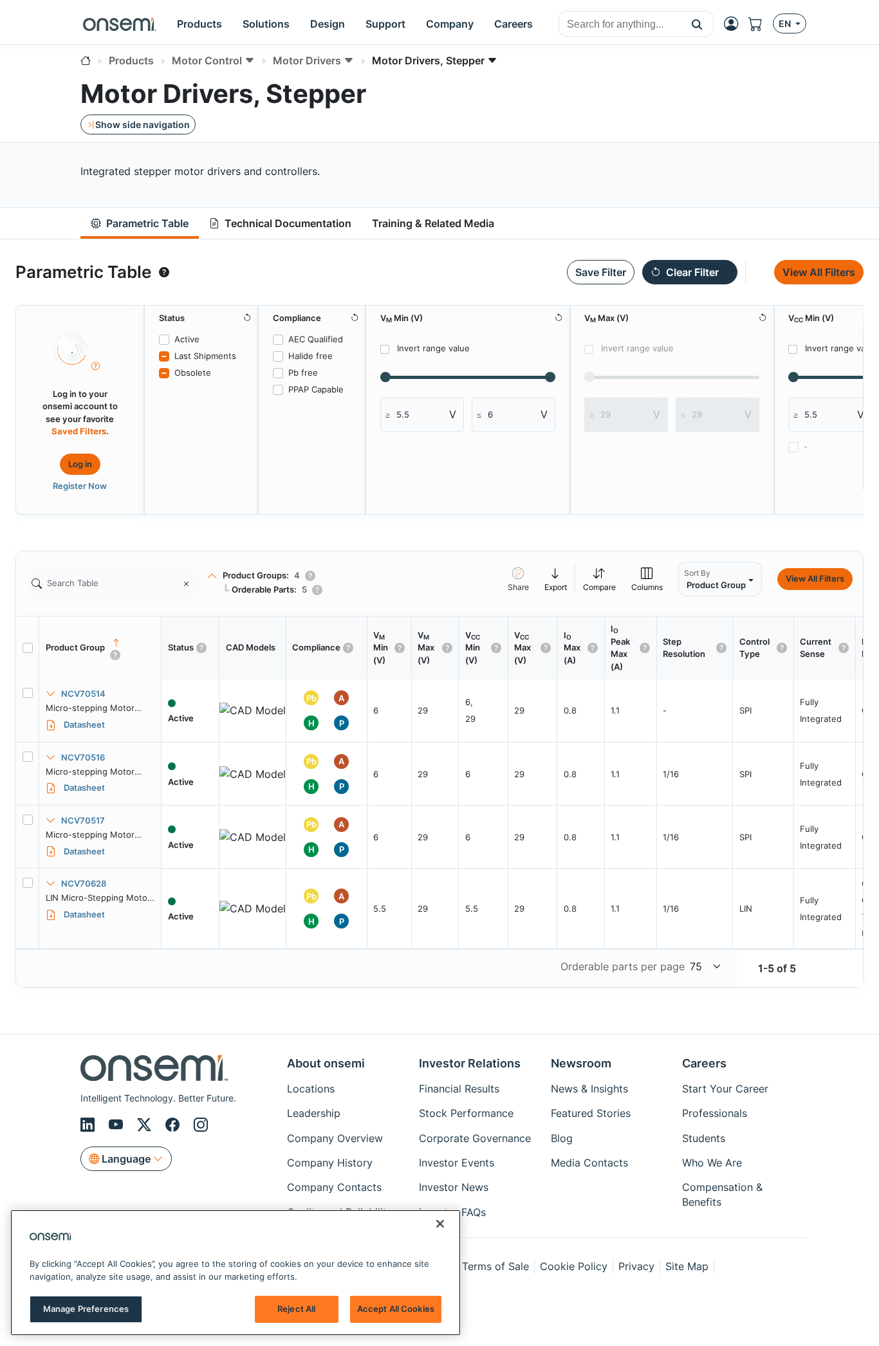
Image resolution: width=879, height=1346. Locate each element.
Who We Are (712, 1162)
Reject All (296, 1309)
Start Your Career (725, 1088)
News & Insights (589, 1088)
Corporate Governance (475, 1138)
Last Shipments (205, 356)
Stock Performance (466, 1113)
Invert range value (433, 348)
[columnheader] (100, 647)
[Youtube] (118, 1125)
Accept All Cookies (395, 1309)
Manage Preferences (86, 1309)
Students (703, 1138)
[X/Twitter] (146, 1125)
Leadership (313, 1113)
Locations (311, 1088)
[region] (235, 1273)
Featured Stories (591, 1113)
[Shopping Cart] (760, 24)
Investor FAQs (452, 1212)
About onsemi (326, 1063)
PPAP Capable (316, 389)
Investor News (453, 1187)
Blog (562, 1138)
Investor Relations (470, 1063)
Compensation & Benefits (722, 1194)
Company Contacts (334, 1187)
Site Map (686, 1266)
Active (186, 339)
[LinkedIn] (89, 1125)
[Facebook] (174, 1125)
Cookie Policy (573, 1266)
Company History (330, 1162)
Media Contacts (589, 1162)
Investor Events (456, 1162)
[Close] (440, 1224)
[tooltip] (164, 272)
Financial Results (459, 1088)
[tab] (139, 223)
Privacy (636, 1266)
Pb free (303, 372)
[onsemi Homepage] (120, 24)
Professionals (714, 1113)
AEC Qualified (315, 339)
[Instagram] (201, 1125)
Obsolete (192, 372)
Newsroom (581, 1063)
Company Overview (335, 1138)
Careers (704, 1063)
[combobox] (620, 24)
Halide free (310, 356)
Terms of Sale (495, 1266)
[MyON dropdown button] (734, 24)
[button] (697, 24)
